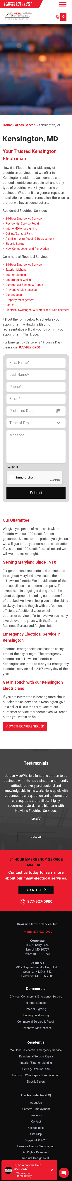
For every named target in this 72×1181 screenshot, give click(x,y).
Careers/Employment (36, 1109)
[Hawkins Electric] (18, 16)
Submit (36, 493)
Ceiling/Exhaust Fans (19, 233)
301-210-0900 (41, 954)
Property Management (20, 300)
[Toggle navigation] (62, 4)
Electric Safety (15, 243)
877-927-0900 (29, 347)
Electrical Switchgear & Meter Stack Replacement (37, 310)
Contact (36, 1121)
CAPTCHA (12, 467)
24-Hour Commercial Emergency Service (36, 996)
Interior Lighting (16, 275)
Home (7, 125)
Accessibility (36, 1128)
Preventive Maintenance (21, 290)
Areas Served (25, 125)
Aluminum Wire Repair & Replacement (30, 238)
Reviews (36, 1115)
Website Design (31, 1158)
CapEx (10, 305)
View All (36, 837)
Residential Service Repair (23, 223)
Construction (14, 294)
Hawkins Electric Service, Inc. (36, 1146)
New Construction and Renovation (27, 248)
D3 (49, 1158)
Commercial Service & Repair (24, 285)
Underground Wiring (18, 280)
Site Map (36, 1134)
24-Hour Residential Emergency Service (36, 1050)
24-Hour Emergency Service (24, 218)
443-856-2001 (44, 976)
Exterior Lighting (16, 269)
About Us (36, 1102)
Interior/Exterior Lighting (21, 228)
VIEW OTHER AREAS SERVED (25, 726)
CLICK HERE (34, 890)
